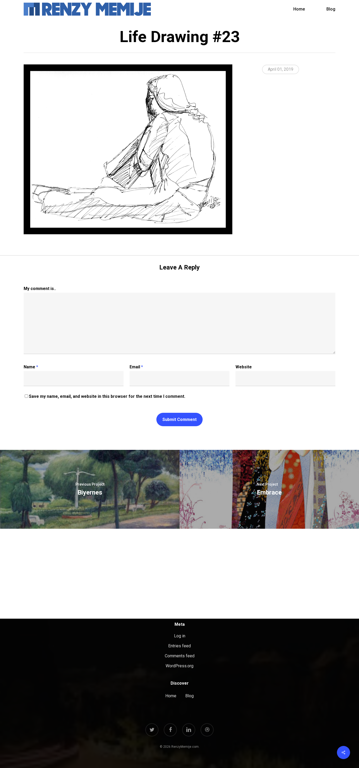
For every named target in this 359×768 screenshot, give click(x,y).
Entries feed (179, 645)
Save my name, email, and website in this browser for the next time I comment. (107, 396)
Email (136, 366)
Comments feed (179, 655)
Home (170, 695)
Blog (189, 695)
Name (31, 366)
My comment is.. (40, 288)
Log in (179, 635)
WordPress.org (179, 665)
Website (243, 366)
